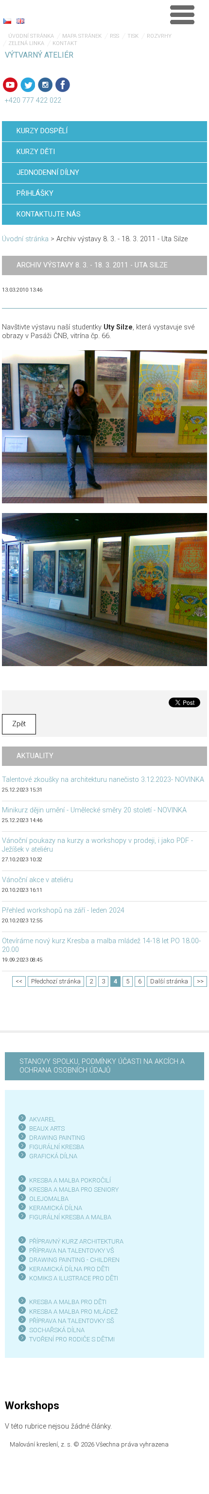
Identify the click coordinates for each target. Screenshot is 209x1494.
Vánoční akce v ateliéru (37, 880)
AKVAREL (42, 1119)
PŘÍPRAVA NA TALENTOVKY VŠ (71, 1250)
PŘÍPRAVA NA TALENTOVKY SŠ (71, 1320)
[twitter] (27, 85)
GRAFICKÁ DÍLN (51, 1156)
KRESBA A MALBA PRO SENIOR (72, 1189)
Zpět (19, 724)
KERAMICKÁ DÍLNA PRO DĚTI (69, 1269)
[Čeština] (7, 21)
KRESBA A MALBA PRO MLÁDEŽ (73, 1311)
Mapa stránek (82, 36)
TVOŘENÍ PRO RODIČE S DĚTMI (72, 1339)
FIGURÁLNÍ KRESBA (56, 1147)
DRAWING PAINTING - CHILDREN (74, 1259)
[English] (20, 21)
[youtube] (10, 85)
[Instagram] (45, 85)
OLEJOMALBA (49, 1198)
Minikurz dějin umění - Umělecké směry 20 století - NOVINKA (94, 810)
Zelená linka (26, 43)
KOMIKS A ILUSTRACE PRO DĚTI (73, 1278)
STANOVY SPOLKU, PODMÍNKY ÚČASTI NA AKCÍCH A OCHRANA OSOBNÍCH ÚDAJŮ (102, 1066)
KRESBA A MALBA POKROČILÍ (70, 1180)
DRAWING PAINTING (57, 1137)
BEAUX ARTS (47, 1128)
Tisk (133, 36)
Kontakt (64, 43)
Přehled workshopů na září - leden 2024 (63, 910)
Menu (182, 14)
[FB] (62, 85)
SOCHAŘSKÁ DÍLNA (57, 1330)
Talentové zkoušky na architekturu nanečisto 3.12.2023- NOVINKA (103, 780)
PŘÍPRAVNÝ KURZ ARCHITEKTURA (76, 1241)
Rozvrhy (159, 36)
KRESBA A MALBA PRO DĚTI (67, 1302)
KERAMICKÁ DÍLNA (55, 1208)
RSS (114, 36)
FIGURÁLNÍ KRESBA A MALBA (70, 1217)
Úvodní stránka (31, 36)
